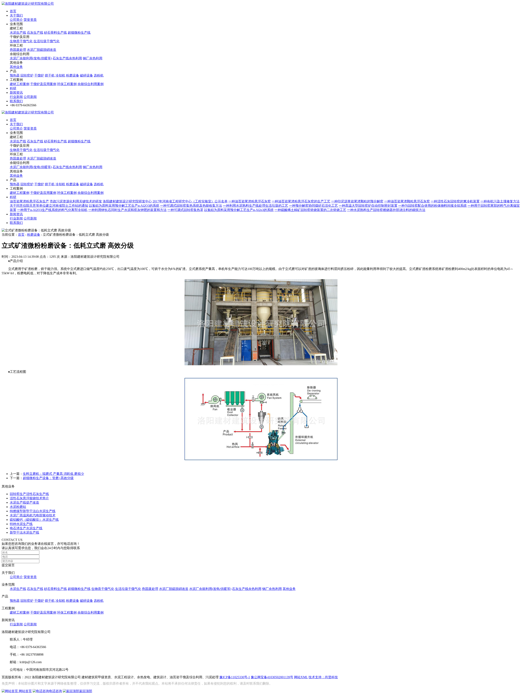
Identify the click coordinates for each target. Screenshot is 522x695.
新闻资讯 (16, 92)
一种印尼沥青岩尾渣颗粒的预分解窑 (357, 201)
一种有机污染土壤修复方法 (500, 201)
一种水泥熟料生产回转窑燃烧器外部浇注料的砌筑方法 (386, 210)
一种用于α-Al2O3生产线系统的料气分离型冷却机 (52, 210)
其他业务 (16, 67)
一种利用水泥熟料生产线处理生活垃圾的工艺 (255, 205)
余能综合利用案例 (90, 84)
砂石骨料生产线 (55, 32)
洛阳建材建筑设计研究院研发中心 (127, 201)
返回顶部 (85, 691)
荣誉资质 (30, 19)
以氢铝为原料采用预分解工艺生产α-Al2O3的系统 (124, 205)
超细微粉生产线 (79, 32)
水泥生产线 (18, 32)
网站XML (301, 677)
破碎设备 (86, 75)
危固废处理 (18, 49)
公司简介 (16, 19)
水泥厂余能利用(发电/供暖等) (31, 58)
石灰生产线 (35, 32)
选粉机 (99, 75)
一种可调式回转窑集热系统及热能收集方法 (191, 205)
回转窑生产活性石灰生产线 (29, 494)
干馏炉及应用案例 (43, 84)
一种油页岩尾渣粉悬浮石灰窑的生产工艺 (301, 201)
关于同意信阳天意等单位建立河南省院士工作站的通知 (49, 205)
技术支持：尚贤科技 (323, 677)
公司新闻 (30, 97)
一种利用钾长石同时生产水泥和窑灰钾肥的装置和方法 (127, 210)
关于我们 (16, 15)
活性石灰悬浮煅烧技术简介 (29, 498)
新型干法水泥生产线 (24, 532)
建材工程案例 (19, 84)
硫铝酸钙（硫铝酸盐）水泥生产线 (34, 519)
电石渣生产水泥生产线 (26, 528)
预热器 (15, 75)
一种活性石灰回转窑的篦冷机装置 (455, 201)
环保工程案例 (67, 84)
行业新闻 (16, 97)
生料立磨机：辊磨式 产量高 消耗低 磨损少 (53, 473)
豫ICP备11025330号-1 (234, 677)
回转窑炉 (26, 75)
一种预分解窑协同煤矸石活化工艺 (313, 205)
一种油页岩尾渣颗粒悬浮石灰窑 (407, 201)
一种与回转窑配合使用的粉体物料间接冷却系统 (432, 205)
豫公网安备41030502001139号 (272, 677)
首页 (13, 11)
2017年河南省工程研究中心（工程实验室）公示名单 (190, 201)
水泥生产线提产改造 (24, 502)
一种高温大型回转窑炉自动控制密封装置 (368, 205)
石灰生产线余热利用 (67, 58)
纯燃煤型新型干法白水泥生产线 (32, 511)
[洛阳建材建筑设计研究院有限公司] (28, 3)
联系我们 (16, 101)
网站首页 (25, 691)
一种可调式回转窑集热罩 (185, 210)
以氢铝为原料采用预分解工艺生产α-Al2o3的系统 (239, 210)
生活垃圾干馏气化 (46, 41)
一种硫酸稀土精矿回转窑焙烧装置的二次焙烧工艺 (310, 210)
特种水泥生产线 (21, 524)
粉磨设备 (72, 75)
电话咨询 (55, 691)
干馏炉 (39, 75)
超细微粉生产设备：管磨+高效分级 (48, 478)
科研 (13, 88)
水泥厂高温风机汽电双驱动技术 (32, 515)
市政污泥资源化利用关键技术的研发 (76, 201)
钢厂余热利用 (92, 58)
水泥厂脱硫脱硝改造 (41, 49)
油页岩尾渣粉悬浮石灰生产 (29, 201)
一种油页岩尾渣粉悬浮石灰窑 (249, 201)
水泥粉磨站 (18, 506)
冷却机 (60, 75)
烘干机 (50, 75)
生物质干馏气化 (21, 41)
